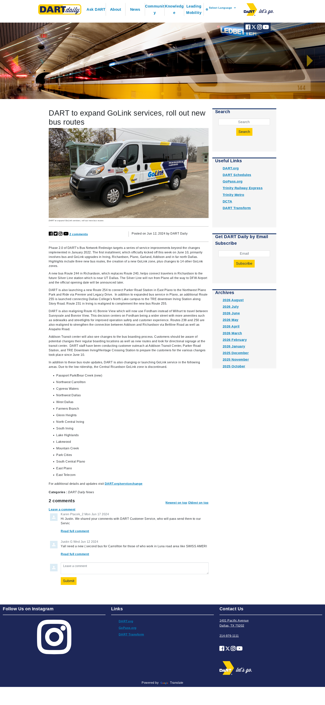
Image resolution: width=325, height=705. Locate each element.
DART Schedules (237, 175)
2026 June (231, 313)
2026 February (235, 340)
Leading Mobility (193, 9)
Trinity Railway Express (243, 188)
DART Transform (237, 208)
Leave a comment (62, 509)
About (115, 9)
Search (244, 132)
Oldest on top (198, 502)
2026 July (231, 307)
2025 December (236, 353)
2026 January (234, 346)
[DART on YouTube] (266, 28)
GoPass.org (233, 181)
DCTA (227, 201)
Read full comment (75, 531)
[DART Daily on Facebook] (248, 28)
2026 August (233, 300)
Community (154, 9)
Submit (68, 581)
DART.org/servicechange (124, 483)
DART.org (231, 168)
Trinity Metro (233, 195)
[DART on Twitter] (254, 28)
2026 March (232, 333)
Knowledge (174, 9)
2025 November (236, 359)
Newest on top (176, 502)
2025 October (234, 366)
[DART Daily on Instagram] (260, 28)
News (135, 9)
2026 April (231, 326)
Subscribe (244, 263)
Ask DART (96, 9)
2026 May (230, 320)
